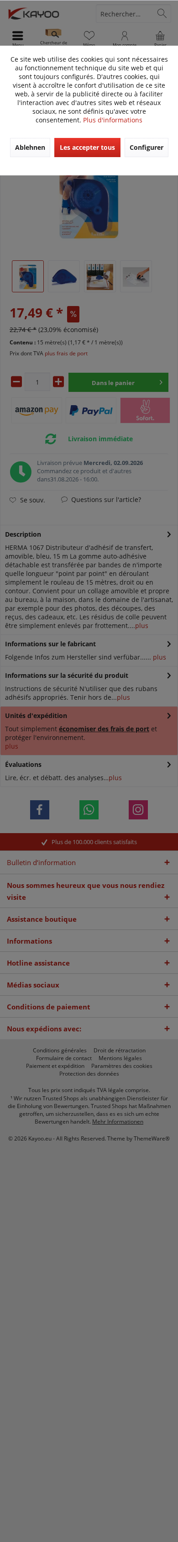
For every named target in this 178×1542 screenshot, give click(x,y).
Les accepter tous (87, 147)
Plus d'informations (112, 120)
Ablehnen (30, 147)
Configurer (146, 147)
